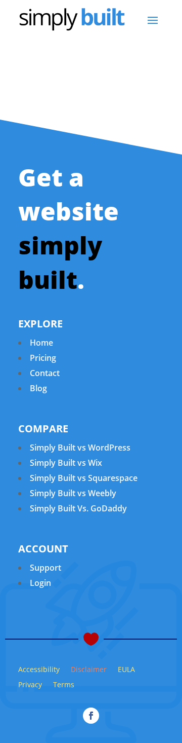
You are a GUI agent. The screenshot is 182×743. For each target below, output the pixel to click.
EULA (126, 670)
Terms (63, 685)
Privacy (30, 685)
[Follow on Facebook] (91, 716)
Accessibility (39, 670)
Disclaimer (89, 670)
